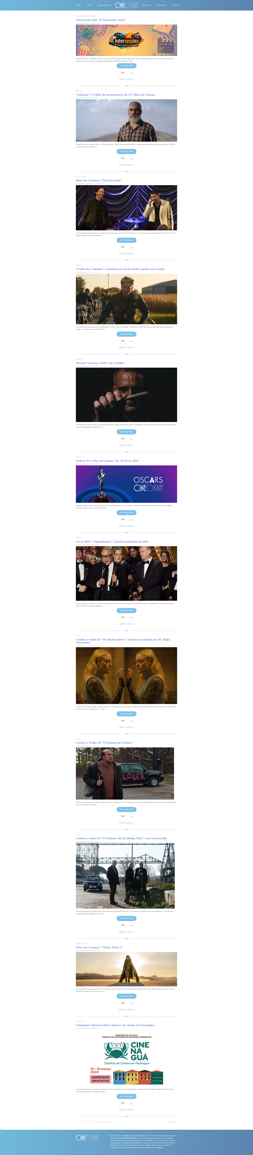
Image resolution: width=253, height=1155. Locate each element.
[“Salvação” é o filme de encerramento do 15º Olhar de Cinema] (126, 120)
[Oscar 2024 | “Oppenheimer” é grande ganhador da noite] (126, 573)
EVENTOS (79, 91)
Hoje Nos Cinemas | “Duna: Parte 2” (99, 947)
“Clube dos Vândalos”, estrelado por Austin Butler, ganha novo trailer (120, 269)
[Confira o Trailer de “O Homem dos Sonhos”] (125, 773)
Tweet (131, 73)
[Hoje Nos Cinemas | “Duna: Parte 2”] (126, 969)
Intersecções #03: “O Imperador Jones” (101, 20)
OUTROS (78, 265)
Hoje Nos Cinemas (81, 176)
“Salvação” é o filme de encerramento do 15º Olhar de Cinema (115, 94)
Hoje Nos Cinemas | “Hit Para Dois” (99, 180)
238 (99, 1122)
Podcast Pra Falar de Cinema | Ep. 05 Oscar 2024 (107, 460)
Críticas (78, 5)
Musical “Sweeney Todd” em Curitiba (100, 363)
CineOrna (84, 98)
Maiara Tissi (85, 464)
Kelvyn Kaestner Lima (87, 183)
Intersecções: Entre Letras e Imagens (86, 16)
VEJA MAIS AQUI (126, 66)
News (89, 5)
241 (112, 1122)
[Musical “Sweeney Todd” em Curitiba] (126, 394)
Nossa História (161, 5)
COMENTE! (126, 79)
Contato (174, 5)
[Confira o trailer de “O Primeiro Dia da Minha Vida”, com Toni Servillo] (125, 875)
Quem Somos (146, 5)
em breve (78, 635)
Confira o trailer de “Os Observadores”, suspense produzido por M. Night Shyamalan (123, 641)
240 (108, 1122)
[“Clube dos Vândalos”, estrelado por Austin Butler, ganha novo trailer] (126, 299)
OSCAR (78, 457)
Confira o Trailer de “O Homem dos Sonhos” (104, 742)
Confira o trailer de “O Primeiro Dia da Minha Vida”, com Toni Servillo (121, 838)
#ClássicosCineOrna (104, 5)
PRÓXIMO (173, 1122)
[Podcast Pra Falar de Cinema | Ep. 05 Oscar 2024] (126, 484)
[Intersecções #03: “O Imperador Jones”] (126, 40)
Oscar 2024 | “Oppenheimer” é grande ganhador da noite (112, 541)
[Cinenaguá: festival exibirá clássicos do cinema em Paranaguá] (126, 1058)
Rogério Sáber (85, 23)
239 (103, 1122)
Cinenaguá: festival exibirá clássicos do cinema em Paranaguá (115, 1025)
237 (95, 1122)
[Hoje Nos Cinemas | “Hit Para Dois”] (126, 207)
